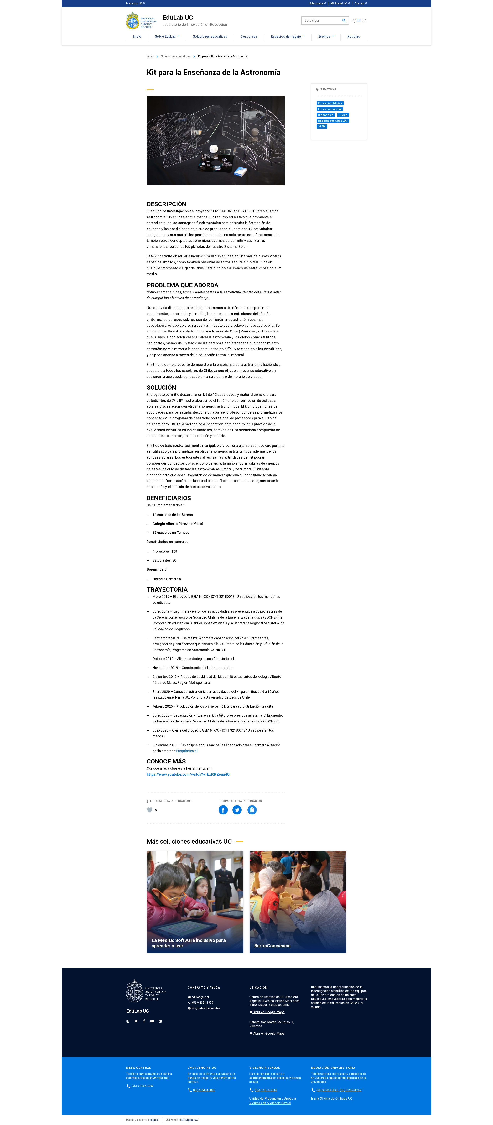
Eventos (324, 36)
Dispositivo (326, 114)
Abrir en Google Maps (267, 1012)
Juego (343, 114)
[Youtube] (152, 1021)
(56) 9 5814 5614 (266, 1090)
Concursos (249, 36)
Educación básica (330, 103)
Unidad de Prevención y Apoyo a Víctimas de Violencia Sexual (272, 1101)
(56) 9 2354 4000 (143, 1085)
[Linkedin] (160, 1021)
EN (365, 20)
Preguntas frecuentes (204, 1008)
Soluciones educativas (210, 36)
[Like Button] (150, 810)
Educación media (330, 109)
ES (359, 20)
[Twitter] (136, 1021)
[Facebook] (144, 1021)
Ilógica (154, 1119)
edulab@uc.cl (198, 997)
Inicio (137, 36)
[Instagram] (128, 1021)
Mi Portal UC (340, 3)
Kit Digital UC (189, 1119)
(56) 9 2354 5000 (204, 1090)
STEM (322, 126)
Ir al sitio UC (135, 3)
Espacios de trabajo (286, 36)
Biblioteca (317, 3)
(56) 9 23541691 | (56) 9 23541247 (338, 1090)
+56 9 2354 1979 (200, 1002)
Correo (361, 3)
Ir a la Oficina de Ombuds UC (331, 1098)
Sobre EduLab (165, 36)
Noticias (353, 36)
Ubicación (258, 987)
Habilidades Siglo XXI (333, 120)
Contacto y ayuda (204, 987)
